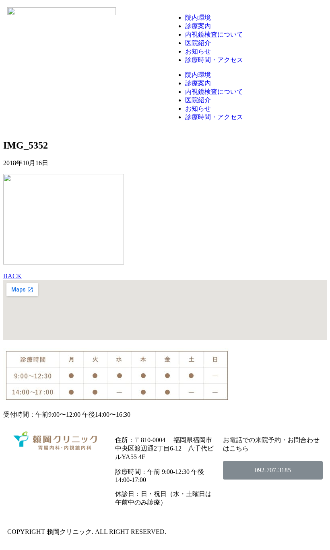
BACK (12, 276)
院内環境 (198, 17)
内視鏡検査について (214, 34)
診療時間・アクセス (214, 59)
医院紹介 (198, 42)
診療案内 (198, 26)
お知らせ (198, 51)
